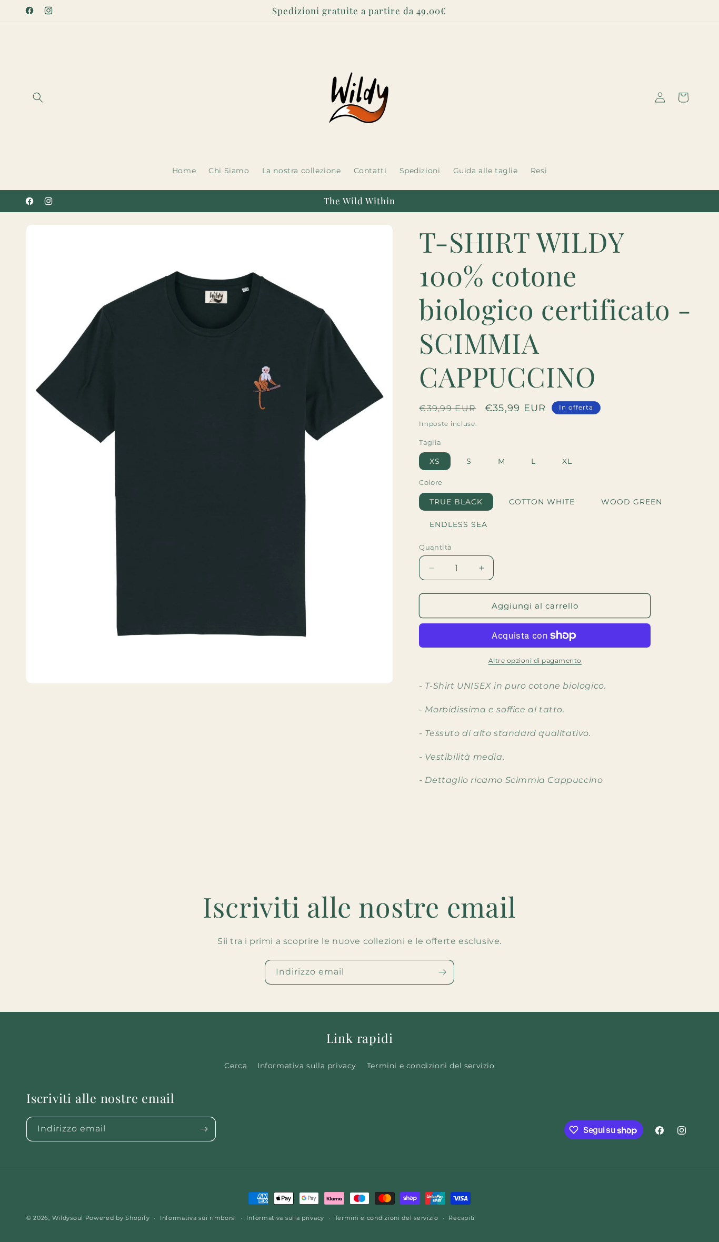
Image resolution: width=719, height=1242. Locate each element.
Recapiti (461, 1217)
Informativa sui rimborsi (198, 1217)
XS (435, 461)
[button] (37, 97)
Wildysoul (67, 1217)
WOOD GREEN (631, 501)
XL (567, 461)
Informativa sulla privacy (306, 1065)
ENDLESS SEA (458, 524)
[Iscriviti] (442, 972)
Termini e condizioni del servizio (431, 1065)
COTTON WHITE (542, 501)
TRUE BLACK (456, 501)
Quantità (435, 547)
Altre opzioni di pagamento (535, 660)
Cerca (235, 1065)
